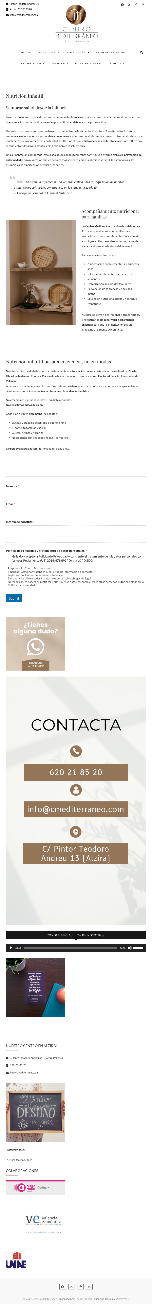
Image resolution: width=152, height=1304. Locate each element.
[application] (76, 948)
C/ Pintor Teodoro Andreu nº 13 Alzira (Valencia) (36, 1057)
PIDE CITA (117, 63)
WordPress (122, 1298)
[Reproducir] (11, 948)
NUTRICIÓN (47, 52)
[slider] (138, 947)
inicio (26, 52)
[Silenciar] (130, 948)
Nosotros (60, 63)
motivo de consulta (20, 521)
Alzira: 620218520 (20, 9)
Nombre (12, 486)
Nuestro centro (89, 63)
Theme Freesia (83, 1298)
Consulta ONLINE (110, 52)
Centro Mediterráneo (45, 1298)
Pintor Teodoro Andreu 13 (24, 3)
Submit (14, 598)
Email (10, 504)
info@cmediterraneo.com (24, 14)
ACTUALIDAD (31, 63)
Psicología (76, 52)
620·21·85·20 (18, 1065)
